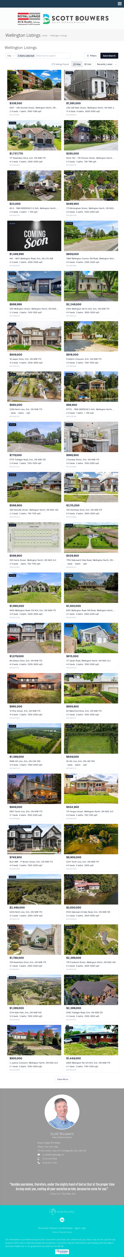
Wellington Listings (58, 35)
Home (44, 35)
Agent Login (80, 1228)
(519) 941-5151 (49, 1162)
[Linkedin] (62, 1220)
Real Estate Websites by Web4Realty (55, 1228)
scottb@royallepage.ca (53, 1154)
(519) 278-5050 (49, 1158)
